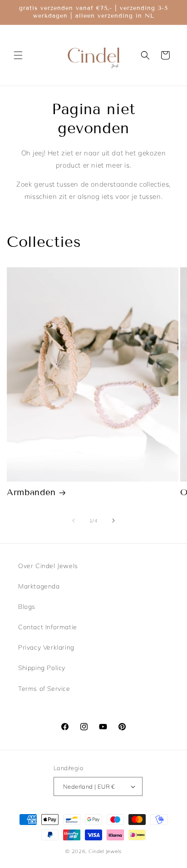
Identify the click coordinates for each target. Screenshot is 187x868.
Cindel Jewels (105, 851)
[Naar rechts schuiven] (113, 520)
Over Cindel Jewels (48, 566)
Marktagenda (39, 586)
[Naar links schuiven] (74, 520)
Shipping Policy (41, 668)
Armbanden (31, 492)
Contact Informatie (47, 627)
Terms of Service (44, 689)
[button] (18, 55)
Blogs (26, 607)
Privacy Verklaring (46, 647)
